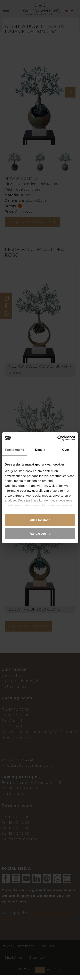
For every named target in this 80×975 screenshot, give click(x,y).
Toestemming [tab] (14, 449)
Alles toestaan (40, 520)
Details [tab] (40, 449)
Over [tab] (65, 449)
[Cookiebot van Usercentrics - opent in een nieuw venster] (57, 438)
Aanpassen (38, 533)
